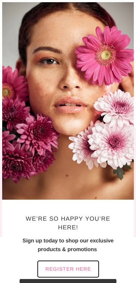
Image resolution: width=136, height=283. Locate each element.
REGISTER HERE (68, 269)
